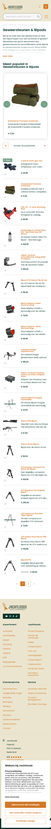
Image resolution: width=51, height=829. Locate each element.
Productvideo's (35, 646)
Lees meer (8, 56)
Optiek (6, 640)
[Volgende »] (34, 583)
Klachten (7, 715)
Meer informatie (12, 797)
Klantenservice (10, 689)
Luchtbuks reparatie (37, 689)
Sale (5, 657)
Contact (7, 728)
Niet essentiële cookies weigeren (25, 812)
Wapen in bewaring (37, 693)
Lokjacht (7, 653)
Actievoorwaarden (11, 719)
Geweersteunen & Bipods (27, 25)
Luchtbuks (7, 631)
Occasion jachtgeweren (34, 698)
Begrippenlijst (9, 662)
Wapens (7, 649)
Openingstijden (35, 655)
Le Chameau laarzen (12, 666)
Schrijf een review (36, 668)
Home (5, 25)
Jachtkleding (9, 635)
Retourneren (9, 711)
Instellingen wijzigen (25, 821)
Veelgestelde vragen (12, 693)
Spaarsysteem (9, 724)
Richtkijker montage (37, 704)
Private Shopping (36, 631)
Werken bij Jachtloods (33, 636)
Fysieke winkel (34, 664)
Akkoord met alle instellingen (25, 804)
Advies (31, 642)
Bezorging (7, 702)
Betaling (6, 706)
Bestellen (7, 697)
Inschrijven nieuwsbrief (33, 674)
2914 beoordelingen (15, 759)
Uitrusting (12, 25)
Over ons (32, 651)
